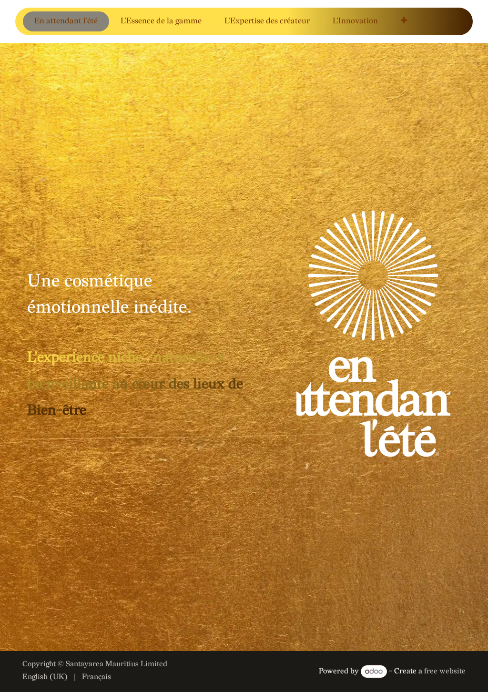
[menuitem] (66, 21)
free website (445, 671)
